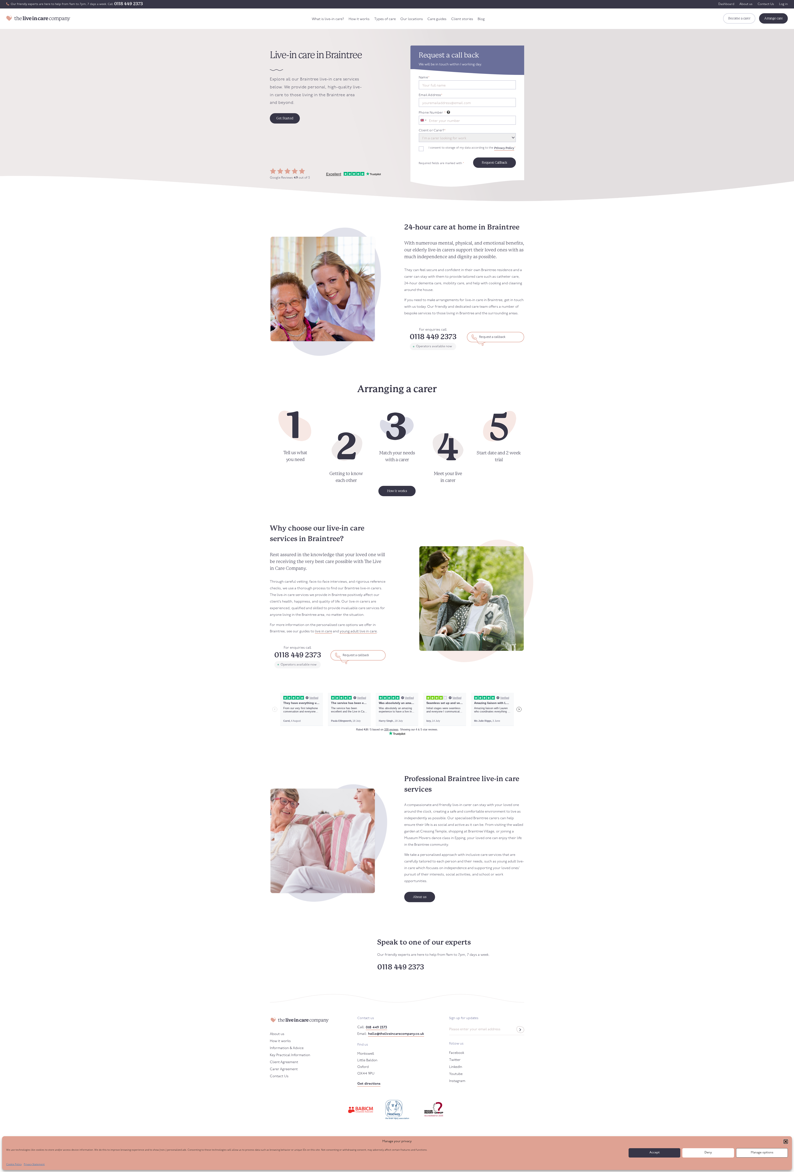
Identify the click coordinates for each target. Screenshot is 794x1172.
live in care (323, 631)
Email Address (430, 95)
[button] (786, 1142)
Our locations (411, 19)
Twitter (455, 1060)
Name (424, 77)
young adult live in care (358, 631)
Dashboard (726, 4)
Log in (783, 4)
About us (745, 4)
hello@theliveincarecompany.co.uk (396, 1034)
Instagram (457, 1081)
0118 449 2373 (128, 3)
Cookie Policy (14, 1164)
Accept (654, 1152)
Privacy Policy (504, 148)
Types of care (385, 19)
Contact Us (766, 4)
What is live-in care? (328, 19)
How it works (359, 19)
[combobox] (423, 120)
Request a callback (492, 337)
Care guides (436, 19)
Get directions (368, 1084)
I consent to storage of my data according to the (472, 148)
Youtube (456, 1074)
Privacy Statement (34, 1164)
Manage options (762, 1152)
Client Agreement (284, 1062)
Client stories (462, 19)
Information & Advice (287, 1048)
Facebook (456, 1053)
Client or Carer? (432, 130)
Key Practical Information (290, 1055)
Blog (481, 19)
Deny (708, 1152)
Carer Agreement (284, 1069)
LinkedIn (455, 1067)
